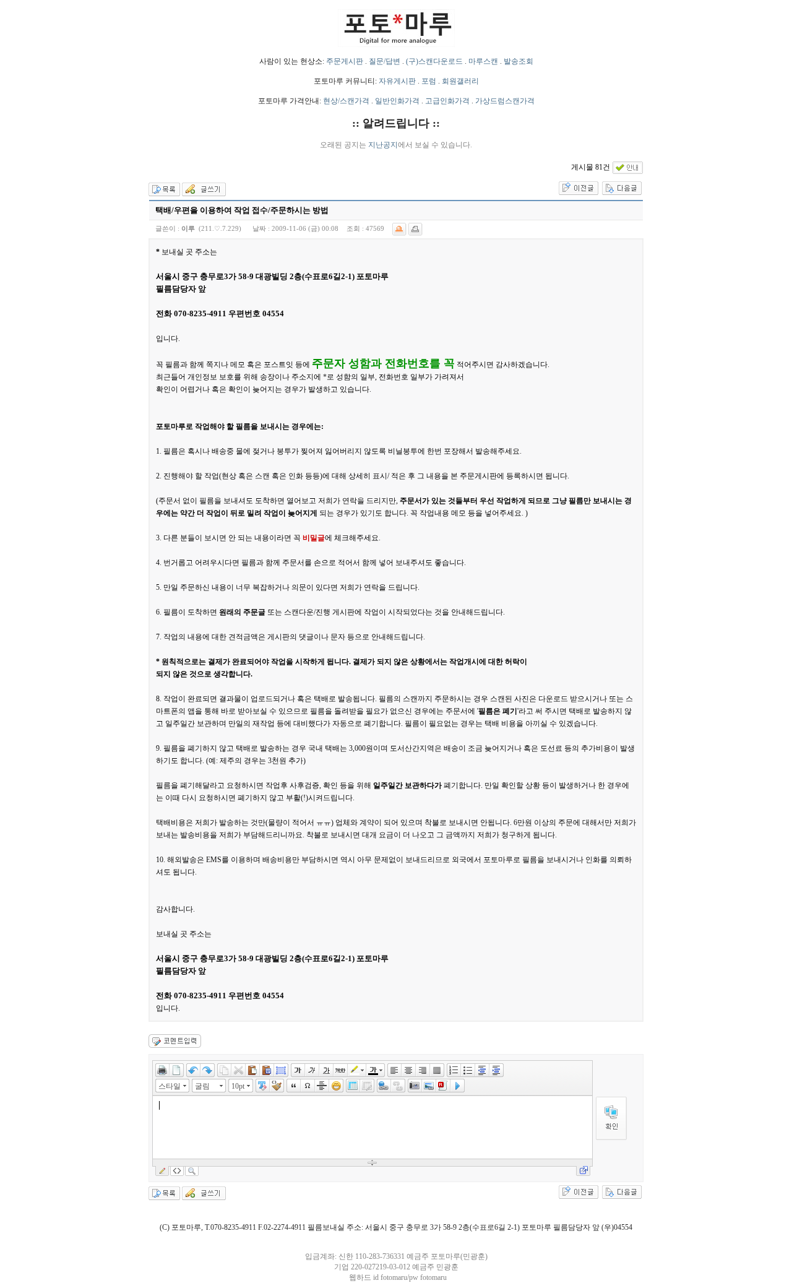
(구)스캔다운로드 (434, 61)
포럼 (428, 81)
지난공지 (383, 144)
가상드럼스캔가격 (505, 101)
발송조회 (518, 61)
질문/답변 (384, 61)
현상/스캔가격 (346, 101)
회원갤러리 (460, 81)
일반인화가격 (397, 101)
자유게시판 (397, 81)
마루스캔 (483, 61)
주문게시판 (344, 61)
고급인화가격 (447, 101)
